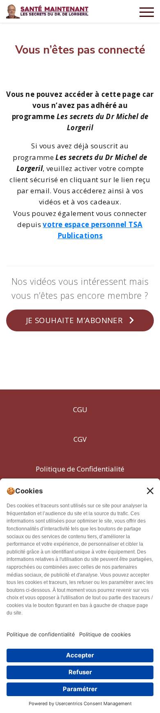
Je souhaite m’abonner (75, 320)
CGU (80, 409)
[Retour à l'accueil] (48, 10)
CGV (80, 439)
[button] (146, 11)
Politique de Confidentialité (80, 469)
